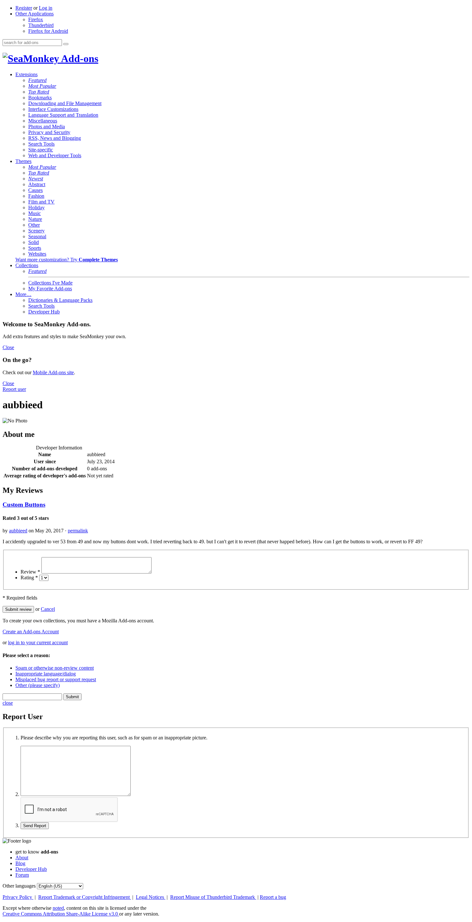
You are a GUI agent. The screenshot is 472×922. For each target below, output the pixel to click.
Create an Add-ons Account (31, 631)
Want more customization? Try (66, 259)
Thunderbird (41, 25)
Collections (26, 265)
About (21, 857)
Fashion (36, 196)
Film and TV (41, 201)
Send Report (34, 825)
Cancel (48, 609)
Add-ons (78, 58)
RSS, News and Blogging (54, 138)
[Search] (65, 44)
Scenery (36, 230)
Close (8, 347)
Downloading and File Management (64, 103)
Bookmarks (40, 97)
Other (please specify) (37, 685)
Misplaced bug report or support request (55, 679)
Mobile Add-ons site (53, 372)
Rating (29, 577)
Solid (33, 242)
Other (34, 225)
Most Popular (42, 86)
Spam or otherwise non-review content (54, 668)
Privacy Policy (18, 897)
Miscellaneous (42, 120)
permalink (78, 530)
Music (34, 213)
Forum (22, 875)
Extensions (26, 74)
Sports (34, 248)
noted (58, 908)
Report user (14, 389)
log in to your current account (38, 642)
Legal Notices (150, 897)
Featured (37, 80)
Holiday (36, 207)
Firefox (35, 19)
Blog (20, 863)
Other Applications (34, 13)
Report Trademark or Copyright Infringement (84, 897)
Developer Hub (44, 311)
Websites (37, 254)
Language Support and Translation (63, 115)
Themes (23, 161)
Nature (35, 219)
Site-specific (40, 149)
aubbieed (18, 530)
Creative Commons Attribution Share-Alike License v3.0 (61, 914)
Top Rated (38, 92)
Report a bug (273, 897)
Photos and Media (46, 126)
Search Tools (41, 144)
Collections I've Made (50, 282)
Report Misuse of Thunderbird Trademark (213, 897)
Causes (35, 190)
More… (23, 294)
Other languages (19, 886)
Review (30, 571)
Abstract (36, 184)
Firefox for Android (48, 31)
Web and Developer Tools (54, 155)
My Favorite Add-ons (50, 288)
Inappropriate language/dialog (45, 673)
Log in (45, 8)
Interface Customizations (53, 109)
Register (23, 8)
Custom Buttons (24, 504)
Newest (35, 178)
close (8, 703)
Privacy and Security (49, 132)
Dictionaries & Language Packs (60, 300)
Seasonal (37, 236)
